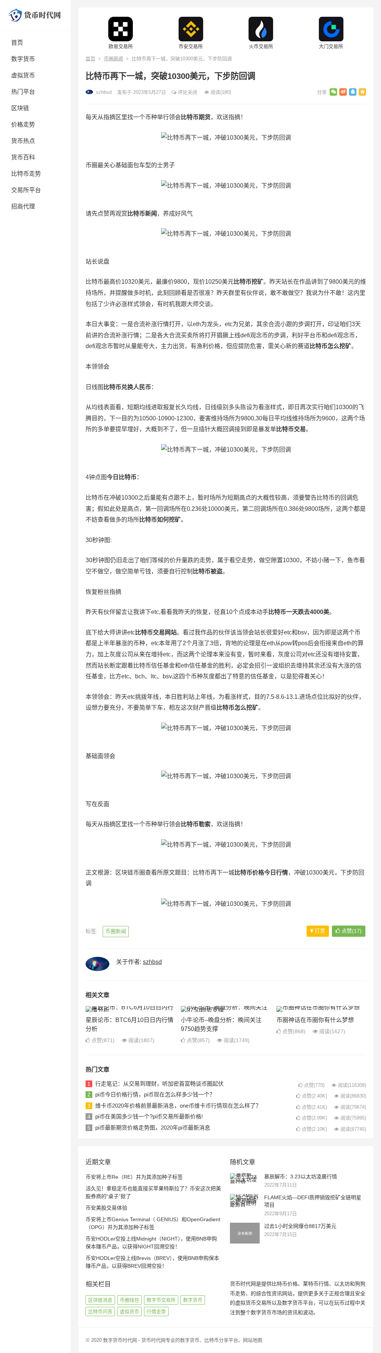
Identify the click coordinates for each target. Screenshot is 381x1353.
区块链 (20, 108)
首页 (17, 42)
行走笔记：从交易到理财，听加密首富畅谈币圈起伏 (159, 1083)
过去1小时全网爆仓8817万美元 (300, 1226)
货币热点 (23, 141)
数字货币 (23, 59)
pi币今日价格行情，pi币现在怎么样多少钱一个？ (155, 1094)
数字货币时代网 (120, 1340)
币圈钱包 (129, 1300)
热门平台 (23, 92)
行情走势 (156, 1311)
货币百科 (23, 157)
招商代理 (23, 206)
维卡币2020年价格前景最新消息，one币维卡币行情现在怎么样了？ (178, 1105)
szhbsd (103, 92)
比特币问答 (100, 1311)
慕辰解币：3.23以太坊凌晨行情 (300, 1177)
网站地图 (252, 1340)
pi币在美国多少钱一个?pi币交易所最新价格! (149, 1116)
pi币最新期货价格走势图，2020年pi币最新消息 (152, 1127)
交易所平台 (26, 190)
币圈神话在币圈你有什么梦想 (315, 1020)
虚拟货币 (23, 75)
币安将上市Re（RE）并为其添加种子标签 (134, 1177)
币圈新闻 (113, 58)
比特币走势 (26, 174)
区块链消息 (100, 1300)
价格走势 (23, 124)
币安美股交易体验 (106, 1208)
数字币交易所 (161, 1300)
